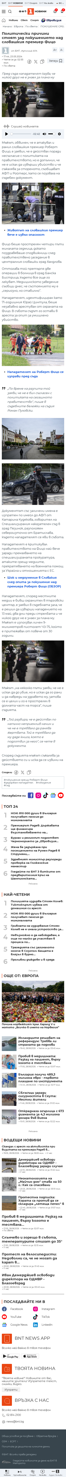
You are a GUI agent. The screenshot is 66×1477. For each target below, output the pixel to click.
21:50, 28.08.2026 (11, 1245)
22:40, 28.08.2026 (28, 1208)
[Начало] (4, 20)
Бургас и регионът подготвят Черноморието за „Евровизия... (35, 839)
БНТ (4, 3)
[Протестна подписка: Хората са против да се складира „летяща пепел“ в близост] (9, 1203)
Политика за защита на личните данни (26, 1446)
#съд (7, 785)
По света (31, 26)
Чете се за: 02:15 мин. (32, 1245)
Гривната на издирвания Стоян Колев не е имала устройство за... (37, 927)
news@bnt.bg (15, 1421)
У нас (49, 1153)
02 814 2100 (13, 1414)
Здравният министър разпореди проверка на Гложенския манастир (36, 863)
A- (61, 50)
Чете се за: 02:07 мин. (33, 1229)
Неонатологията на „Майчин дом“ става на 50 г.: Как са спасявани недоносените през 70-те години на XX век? (40, 1182)
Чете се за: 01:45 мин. (33, 1266)
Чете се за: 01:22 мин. (49, 1170)
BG (60, 3)
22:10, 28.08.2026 (28, 1170)
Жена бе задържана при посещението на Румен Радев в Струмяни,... (35, 850)
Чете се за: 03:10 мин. (49, 1189)
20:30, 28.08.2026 (12, 1287)
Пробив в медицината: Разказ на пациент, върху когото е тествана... (32, 1221)
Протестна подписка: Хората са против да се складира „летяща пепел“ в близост (41, 1201)
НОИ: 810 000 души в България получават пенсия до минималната (33, 816)
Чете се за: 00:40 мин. (34, 1287)
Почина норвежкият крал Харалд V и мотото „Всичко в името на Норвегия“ (30, 1026)
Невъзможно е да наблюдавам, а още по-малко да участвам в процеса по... (35, 938)
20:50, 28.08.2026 (12, 1266)
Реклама (33, 883)
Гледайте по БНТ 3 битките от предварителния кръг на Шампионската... (35, 875)
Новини (13, 20)
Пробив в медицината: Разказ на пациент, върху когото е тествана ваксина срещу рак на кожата (39, 1060)
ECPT (13, 1441)
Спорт (34, 20)
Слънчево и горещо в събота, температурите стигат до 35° (32, 1239)
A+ (55, 50)
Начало (7, 26)
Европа (18, 26)
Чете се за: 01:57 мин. (49, 1208)
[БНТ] (6, 51)
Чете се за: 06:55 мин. (33, 1153)
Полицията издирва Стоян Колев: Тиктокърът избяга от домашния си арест (37, 904)
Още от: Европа (21, 976)
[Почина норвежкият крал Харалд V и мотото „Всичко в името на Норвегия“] (33, 1002)
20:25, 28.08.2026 (28, 1189)
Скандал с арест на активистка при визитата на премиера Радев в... (28, 1148)
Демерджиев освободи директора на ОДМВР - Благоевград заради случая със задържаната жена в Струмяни (40, 1163)
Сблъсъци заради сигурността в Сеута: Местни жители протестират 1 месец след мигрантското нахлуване (41, 1096)
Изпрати (11, 1389)
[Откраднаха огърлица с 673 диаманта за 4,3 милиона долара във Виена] (9, 1117)
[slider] (20, 134)
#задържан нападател (18, 782)
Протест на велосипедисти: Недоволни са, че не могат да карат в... (29, 1258)
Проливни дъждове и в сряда (32, 959)
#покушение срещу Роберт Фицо (25, 779)
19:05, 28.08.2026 (11, 1153)
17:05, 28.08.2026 (11, 1229)
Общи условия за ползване (17, 1436)
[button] (55, 1473)
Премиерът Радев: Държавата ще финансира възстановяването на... (35, 829)
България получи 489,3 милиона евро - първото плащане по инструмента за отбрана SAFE (40, 1078)
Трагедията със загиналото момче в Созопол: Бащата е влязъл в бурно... (32, 951)
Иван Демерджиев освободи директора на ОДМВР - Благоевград (28, 1279)
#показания (43, 782)
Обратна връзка (46, 1436)
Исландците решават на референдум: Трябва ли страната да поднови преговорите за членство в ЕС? (41, 1041)
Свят (24, 20)
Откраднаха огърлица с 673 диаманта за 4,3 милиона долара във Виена (41, 1115)
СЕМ (4, 1441)
